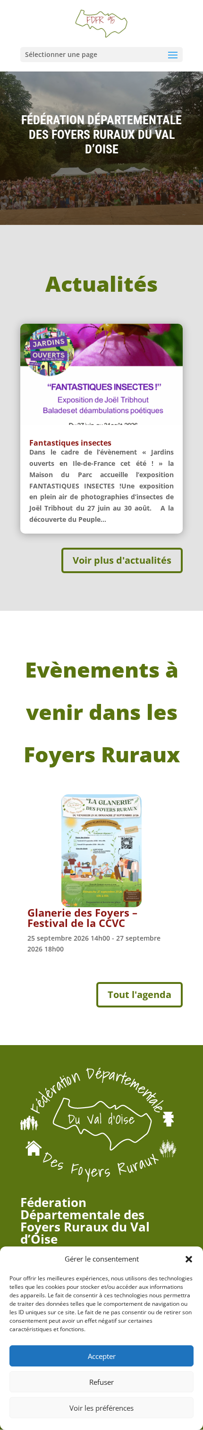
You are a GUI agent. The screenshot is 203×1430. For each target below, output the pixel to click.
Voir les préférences (101, 1408)
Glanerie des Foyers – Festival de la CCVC (82, 917)
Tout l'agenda (139, 994)
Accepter (102, 1356)
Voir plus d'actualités (122, 560)
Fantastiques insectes (70, 443)
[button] (189, 1259)
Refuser (101, 1382)
